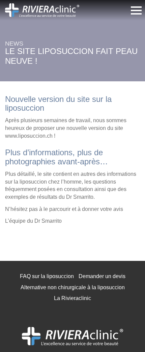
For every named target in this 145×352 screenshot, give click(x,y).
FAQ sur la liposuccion (47, 276)
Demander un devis (102, 276)
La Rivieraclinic (72, 298)
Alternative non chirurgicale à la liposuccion (73, 287)
